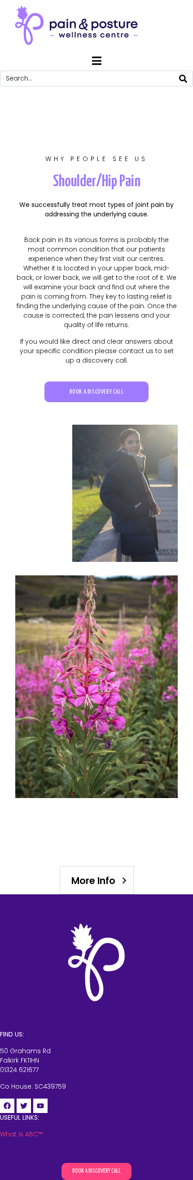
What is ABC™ (21, 1134)
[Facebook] (7, 1106)
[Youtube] (40, 1106)
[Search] (183, 78)
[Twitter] (24, 1106)
